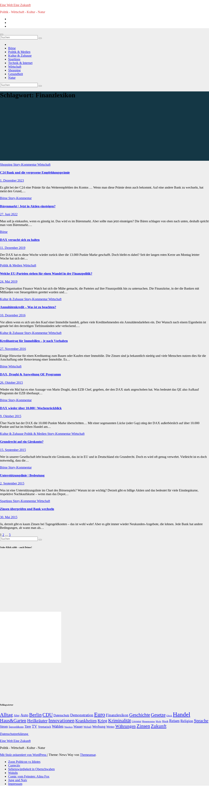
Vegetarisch (44, 726)
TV (34, 726)
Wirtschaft (14, 66)
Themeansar (88, 754)
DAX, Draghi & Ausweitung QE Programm (30, 374)
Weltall (87, 726)
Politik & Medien (19, 52)
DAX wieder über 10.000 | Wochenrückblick (31, 408)
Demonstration (81, 715)
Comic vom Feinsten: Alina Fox (28, 776)
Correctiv (14, 765)
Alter (17, 715)
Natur (12, 77)
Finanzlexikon (117, 715)
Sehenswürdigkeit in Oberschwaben (31, 769)
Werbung (99, 726)
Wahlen (57, 726)
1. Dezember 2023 (12, 180)
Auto (24, 715)
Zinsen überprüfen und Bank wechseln (27, 509)
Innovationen (61, 720)
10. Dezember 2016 (13, 315)
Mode (158, 721)
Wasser (78, 726)
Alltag (6, 714)
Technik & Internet (20, 63)
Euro (99, 714)
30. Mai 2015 (8, 517)
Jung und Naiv (17, 780)
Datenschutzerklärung (14, 734)
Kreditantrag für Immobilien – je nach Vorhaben (34, 341)
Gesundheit (15, 74)
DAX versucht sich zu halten (20, 240)
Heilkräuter (37, 720)
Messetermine (148, 721)
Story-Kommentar (25, 164)
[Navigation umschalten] (1, 34)
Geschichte (139, 714)
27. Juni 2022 (9, 214)
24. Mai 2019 (8, 281)
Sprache (201, 720)
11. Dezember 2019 (12, 248)
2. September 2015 (12, 483)
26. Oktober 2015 (11, 382)
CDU (47, 714)
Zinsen (143, 726)
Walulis (13, 772)
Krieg (102, 720)
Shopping (14, 70)
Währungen (125, 726)
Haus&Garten (13, 720)
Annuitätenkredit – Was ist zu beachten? (28, 307)
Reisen (174, 721)
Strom (4, 726)
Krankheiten (86, 720)
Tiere (27, 726)
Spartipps (14, 59)
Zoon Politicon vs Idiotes (24, 761)
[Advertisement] (104, 132)
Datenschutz (61, 715)
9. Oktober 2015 (10, 416)
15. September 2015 (13, 450)
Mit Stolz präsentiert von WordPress (23, 754)
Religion (186, 721)
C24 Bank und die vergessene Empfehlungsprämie (35, 172)
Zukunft (158, 726)
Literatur (136, 721)
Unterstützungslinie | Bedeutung (22, 475)
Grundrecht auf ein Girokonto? (21, 441)
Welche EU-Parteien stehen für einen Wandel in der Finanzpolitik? (46, 273)
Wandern (68, 727)
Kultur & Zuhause (20, 55)
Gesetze (158, 714)
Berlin (35, 714)
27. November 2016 (13, 349)
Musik (165, 721)
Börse (12, 48)
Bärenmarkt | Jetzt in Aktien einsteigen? (28, 206)
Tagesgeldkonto (16, 727)
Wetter (110, 726)
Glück (169, 715)
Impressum (15, 784)
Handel (181, 714)
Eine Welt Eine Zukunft (15, 5)
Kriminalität (119, 720)
